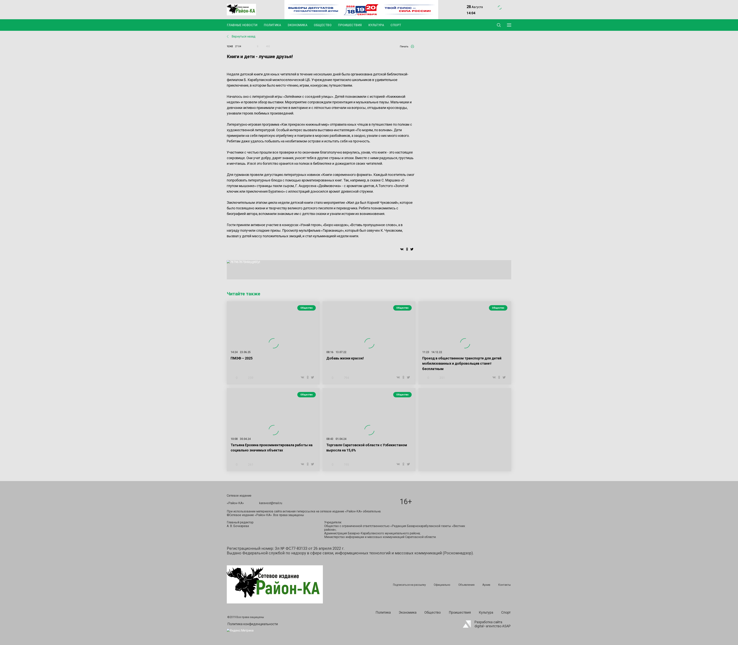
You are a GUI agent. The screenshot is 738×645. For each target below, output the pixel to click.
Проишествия (350, 25)
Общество (323, 25)
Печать (404, 46)
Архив (486, 584)
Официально (442, 584)
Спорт (396, 25)
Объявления (466, 584)
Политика (272, 25)
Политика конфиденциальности (252, 624)
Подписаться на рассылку (409, 584)
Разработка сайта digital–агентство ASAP (493, 624)
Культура (376, 25)
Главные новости (242, 25)
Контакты (504, 584)
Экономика (297, 25)
